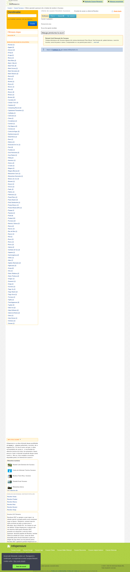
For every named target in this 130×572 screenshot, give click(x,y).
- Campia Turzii (12, 102)
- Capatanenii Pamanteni (15, 110)
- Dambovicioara (13, 134)
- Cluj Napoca (12, 126)
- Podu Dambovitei (13, 202)
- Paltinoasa (11, 194)
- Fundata (11, 150)
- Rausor (10, 234)
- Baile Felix (11, 66)
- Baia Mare (11, 60)
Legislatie (83, 571)
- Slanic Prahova (13, 276)
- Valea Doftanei (12, 310)
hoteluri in (56, 50)
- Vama (10, 315)
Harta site (94, 571)
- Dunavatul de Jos (13, 144)
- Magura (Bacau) (13, 171)
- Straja (10, 284)
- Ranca (10, 226)
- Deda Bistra (12, 137)
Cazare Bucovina (80, 550)
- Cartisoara (11, 115)
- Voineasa (11, 321)
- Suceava (11, 286)
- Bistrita (10, 81)
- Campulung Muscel (14, 108)
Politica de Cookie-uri (73, 571)
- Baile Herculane (13, 71)
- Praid (10, 215)
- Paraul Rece (12, 197)
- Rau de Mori (12, 231)
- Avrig (10, 52)
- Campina (11, 105)
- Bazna (10, 76)
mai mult (96, 42)
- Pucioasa (11, 221)
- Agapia (10, 47)
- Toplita (10, 300)
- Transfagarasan (13, 302)
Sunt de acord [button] (21, 566)
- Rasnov (10, 229)
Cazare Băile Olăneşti (64, 550)
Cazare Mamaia (111, 550)
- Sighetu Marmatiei (14, 263)
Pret (52, 16)
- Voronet (10, 323)
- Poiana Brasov (13, 205)
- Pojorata (11, 213)
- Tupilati (10, 305)
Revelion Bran (11, 504)
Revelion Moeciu (12, 502)
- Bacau (10, 58)
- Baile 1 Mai (12, 63)
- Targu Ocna (12, 294)
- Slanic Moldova (13, 273)
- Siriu (10, 271)
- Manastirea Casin (13, 173)
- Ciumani (11, 123)
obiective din (14, 490)
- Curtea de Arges (13, 131)
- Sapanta (11, 252)
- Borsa (10, 84)
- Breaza (10, 94)
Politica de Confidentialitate (59, 571)
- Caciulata (11, 100)
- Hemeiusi (11, 160)
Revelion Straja (11, 510)
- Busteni (10, 97)
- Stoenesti (11, 281)
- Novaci (10, 184)
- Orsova (10, 186)
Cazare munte (15, 550)
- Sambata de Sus (13, 250)
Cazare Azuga (27, 550)
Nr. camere (71, 16)
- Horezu (10, 163)
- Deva (10, 139)
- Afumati (10, 45)
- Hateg (10, 158)
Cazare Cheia (50, 550)
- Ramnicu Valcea (13, 223)
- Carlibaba (11, 113)
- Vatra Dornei (12, 318)
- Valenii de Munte (13, 313)
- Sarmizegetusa (13, 255)
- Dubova (10, 142)
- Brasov (10, 92)
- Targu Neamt (12, 292)
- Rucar (10, 239)
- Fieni (10, 147)
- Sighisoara (11, 265)
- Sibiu (10, 260)
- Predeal (11, 218)
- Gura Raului (12, 155)
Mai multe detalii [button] (19, 561)
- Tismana (11, 297)
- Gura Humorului (13, 152)
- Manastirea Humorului (15, 176)
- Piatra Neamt (12, 200)
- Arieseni (11, 50)
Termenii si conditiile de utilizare (41, 571)
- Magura (10, 168)
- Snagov (10, 278)
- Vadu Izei (11, 307)
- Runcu (10, 242)
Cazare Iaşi (39, 550)
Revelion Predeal (12, 499)
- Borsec (10, 87)
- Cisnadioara (12, 121)
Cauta (32, 23)
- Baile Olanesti (12, 73)
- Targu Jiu (11, 289)
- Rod (9, 236)
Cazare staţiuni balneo (95, 550)
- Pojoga (10, 210)
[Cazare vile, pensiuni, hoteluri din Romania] (13, 2)
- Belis (10, 79)
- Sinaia (10, 268)
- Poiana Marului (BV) (14, 207)
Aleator (60, 16)
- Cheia (10, 118)
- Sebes (10, 257)
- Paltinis (10, 192)
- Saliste (10, 247)
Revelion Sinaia (11, 496)
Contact (89, 571)
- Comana (11, 129)
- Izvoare (10, 165)
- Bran (10, 89)
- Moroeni (11, 181)
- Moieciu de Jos (13, 179)
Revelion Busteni (12, 507)
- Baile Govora (12, 68)
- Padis (10, 189)
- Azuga (10, 55)
